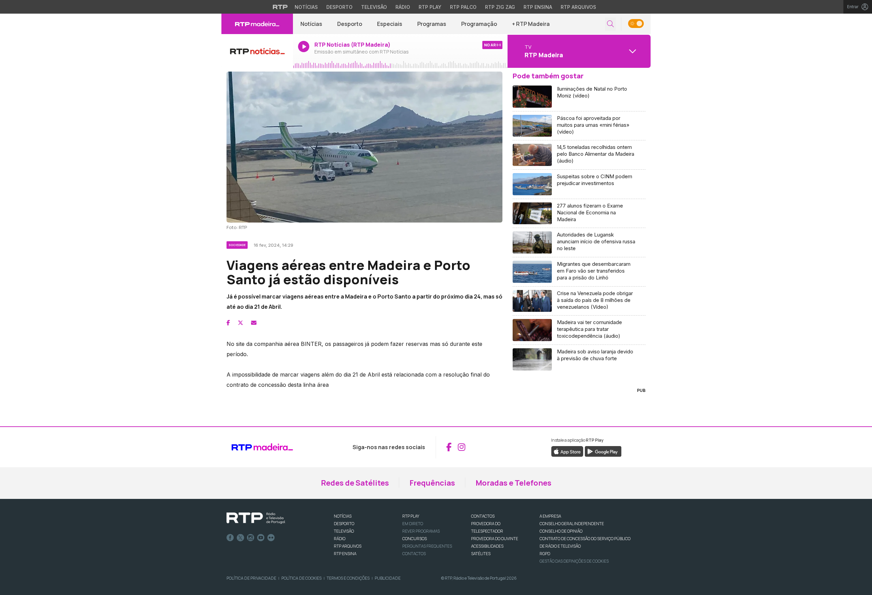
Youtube (261, 537)
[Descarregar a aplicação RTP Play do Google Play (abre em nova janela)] (603, 451)
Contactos (414, 553)
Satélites (480, 553)
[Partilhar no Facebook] (228, 322)
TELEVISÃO (344, 531)
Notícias (306, 7)
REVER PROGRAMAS (421, 531)
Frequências (432, 483)
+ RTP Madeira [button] (531, 24)
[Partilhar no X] (240, 322)
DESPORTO (344, 524)
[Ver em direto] (257, 51)
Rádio (402, 7)
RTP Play (430, 7)
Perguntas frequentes (427, 546)
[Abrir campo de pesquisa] (610, 24)
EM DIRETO (412, 524)
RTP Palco (463, 7)
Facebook (230, 537)
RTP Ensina (538, 7)
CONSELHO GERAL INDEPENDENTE (572, 524)
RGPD (545, 553)
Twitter (240, 537)
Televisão (374, 7)
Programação (479, 24)
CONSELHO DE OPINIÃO (561, 531)
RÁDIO (339, 538)
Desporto (339, 7)
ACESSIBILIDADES (487, 546)
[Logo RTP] (256, 518)
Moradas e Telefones (513, 483)
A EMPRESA (550, 516)
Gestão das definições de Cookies (574, 561)
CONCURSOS (414, 538)
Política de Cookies (301, 578)
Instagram (250, 537)
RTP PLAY (410, 516)
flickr (271, 537)
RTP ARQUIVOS (347, 546)
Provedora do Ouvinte (494, 538)
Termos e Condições (348, 578)
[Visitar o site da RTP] (280, 7)
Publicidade (388, 578)
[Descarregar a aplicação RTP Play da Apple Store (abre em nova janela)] (567, 451)
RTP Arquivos (578, 7)
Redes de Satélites (355, 483)
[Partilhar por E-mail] (253, 322)
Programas (431, 24)
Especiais (389, 24)
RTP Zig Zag (500, 7)
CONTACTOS (483, 516)
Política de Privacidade (251, 578)
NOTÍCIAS (343, 516)
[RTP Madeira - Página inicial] (257, 24)
